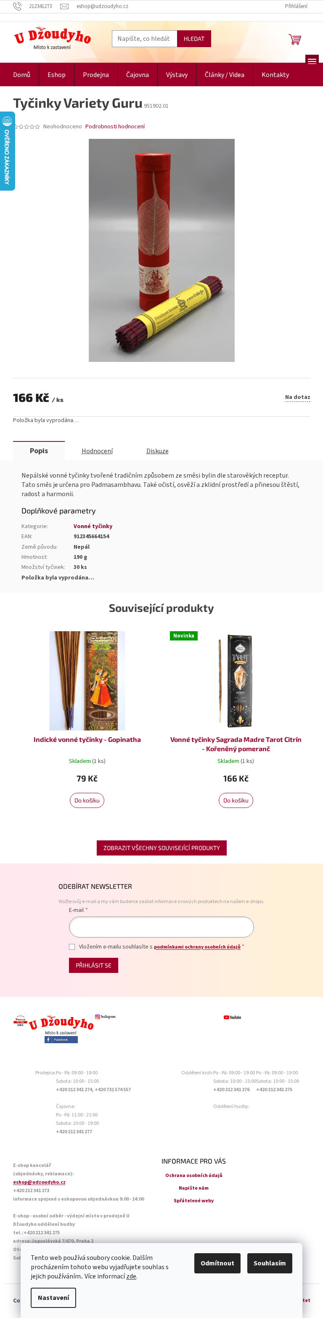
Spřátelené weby (194, 1200)
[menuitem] (22, 75)
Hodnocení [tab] (97, 451)
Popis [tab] (39, 451)
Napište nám (194, 1188)
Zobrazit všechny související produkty (161, 847)
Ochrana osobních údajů (193, 1175)
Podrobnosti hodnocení (115, 127)
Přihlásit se (93, 965)
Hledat (194, 38)
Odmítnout (217, 1263)
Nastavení (53, 1297)
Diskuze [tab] (157, 451)
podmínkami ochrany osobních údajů (197, 947)
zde (131, 1276)
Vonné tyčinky (93, 526)
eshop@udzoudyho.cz (39, 1182)
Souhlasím (270, 1263)
